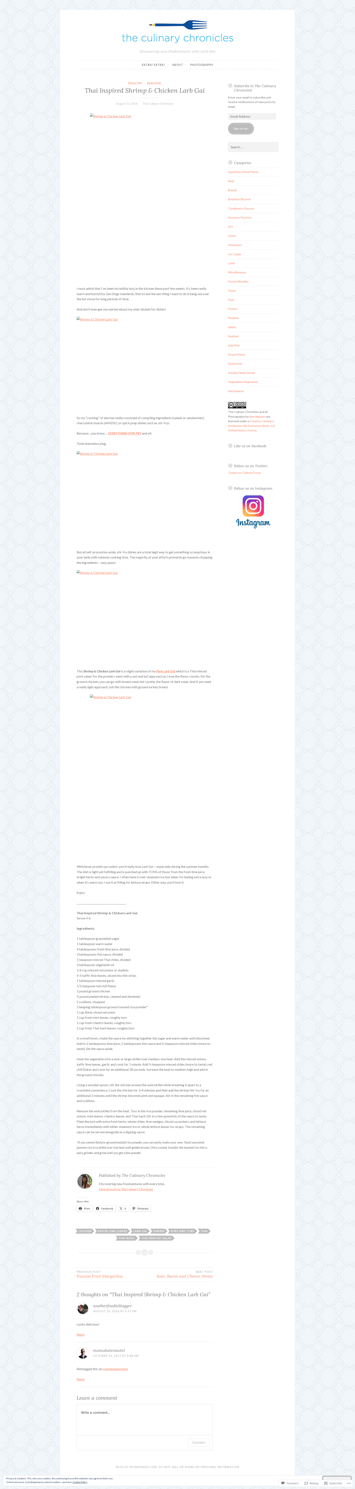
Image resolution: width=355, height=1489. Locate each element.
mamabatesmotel (109, 1350)
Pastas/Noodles (238, 281)
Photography (201, 64)
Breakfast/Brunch (239, 199)
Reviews (233, 318)
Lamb (231, 263)
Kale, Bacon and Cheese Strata (185, 1274)
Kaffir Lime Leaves (112, 1231)
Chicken (85, 1231)
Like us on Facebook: (250, 446)
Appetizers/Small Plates (243, 172)
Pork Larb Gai (166, 671)
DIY (230, 226)
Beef (231, 181)
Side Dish (234, 345)
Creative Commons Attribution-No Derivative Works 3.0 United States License (251, 425)
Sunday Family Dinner (241, 372)
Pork (231, 299)
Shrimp (159, 1231)
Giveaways (235, 245)
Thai (204, 1231)
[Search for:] (253, 147)
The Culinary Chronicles (158, 103)
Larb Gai (140, 1231)
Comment (198, 1442)
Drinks (232, 236)
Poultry (135, 83)
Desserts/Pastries (240, 217)
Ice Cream (234, 254)
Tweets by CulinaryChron (244, 472)
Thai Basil (126, 1238)
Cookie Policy (80, 1482)
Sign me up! (240, 128)
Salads (232, 327)
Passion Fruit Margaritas (100, 1274)
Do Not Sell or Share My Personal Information (199, 1467)
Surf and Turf (183, 1231)
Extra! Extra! (153, 64)
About (177, 64)
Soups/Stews (236, 354)
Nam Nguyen (257, 416)
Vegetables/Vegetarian (243, 382)
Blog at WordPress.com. (137, 1467)
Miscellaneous (237, 272)
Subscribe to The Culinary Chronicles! (255, 88)
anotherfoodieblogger (112, 1305)
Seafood (154, 83)
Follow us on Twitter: (251, 466)
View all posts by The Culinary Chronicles (126, 1189)
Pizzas (232, 290)
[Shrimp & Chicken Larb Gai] (145, 196)
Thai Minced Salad (156, 1238)
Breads (232, 190)
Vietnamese (236, 391)
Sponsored (235, 363)
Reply (81, 1334)
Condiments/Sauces (241, 208)
